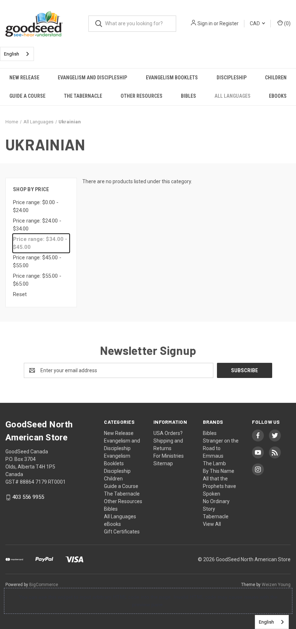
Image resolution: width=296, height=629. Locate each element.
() (287, 23)
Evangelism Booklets (172, 77)
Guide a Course (27, 96)
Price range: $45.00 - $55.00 (37, 261)
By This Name (218, 471)
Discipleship (232, 77)
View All (212, 524)
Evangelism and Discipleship (92, 77)
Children (276, 77)
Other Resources (141, 96)
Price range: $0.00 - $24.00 (35, 206)
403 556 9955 (28, 497)
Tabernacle (215, 516)
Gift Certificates (122, 532)
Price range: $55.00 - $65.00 (37, 280)
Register (229, 23)
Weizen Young (276, 584)
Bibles (188, 96)
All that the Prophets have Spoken (219, 486)
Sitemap (163, 463)
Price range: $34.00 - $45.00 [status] (40, 243)
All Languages (232, 96)
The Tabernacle (83, 96)
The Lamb (214, 463)
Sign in (205, 23)
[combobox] (17, 54)
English (11, 54)
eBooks (278, 96)
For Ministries (168, 456)
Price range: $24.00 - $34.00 (37, 224)
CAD (255, 23)
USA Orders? (168, 433)
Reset (20, 294)
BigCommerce (43, 584)
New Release (24, 77)
